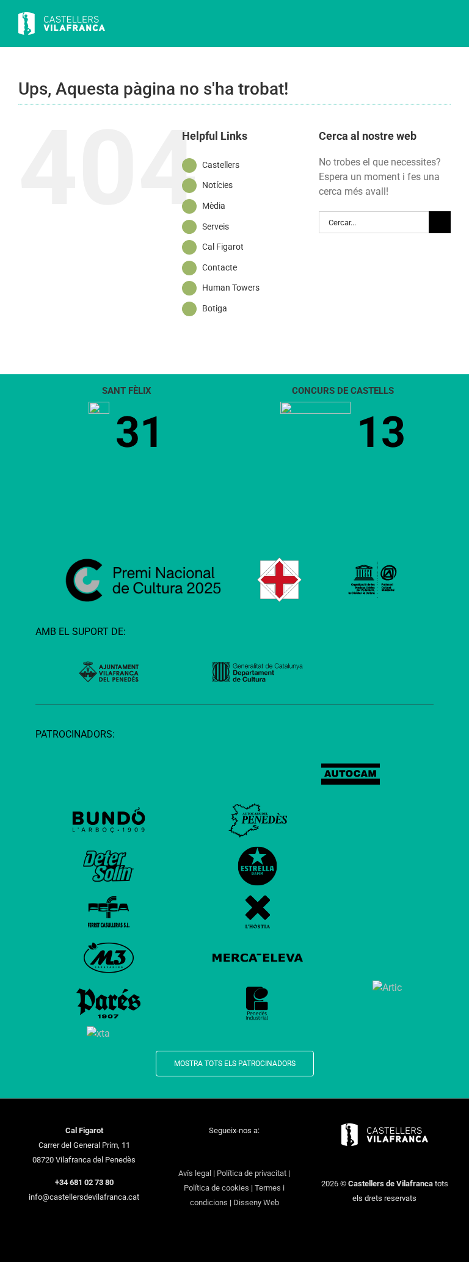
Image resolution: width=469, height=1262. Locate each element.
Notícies (217, 185)
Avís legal (194, 1173)
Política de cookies (216, 1187)
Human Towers (231, 287)
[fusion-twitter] (202, 1153)
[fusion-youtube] (234, 1153)
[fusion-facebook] (187, 1153)
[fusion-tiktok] (250, 1153)
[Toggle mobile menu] (446, 24)
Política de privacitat (251, 1173)
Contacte (219, 267)
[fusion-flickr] (282, 1153)
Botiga (214, 308)
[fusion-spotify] (266, 1153)
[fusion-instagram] (218, 1153)
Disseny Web (256, 1202)
